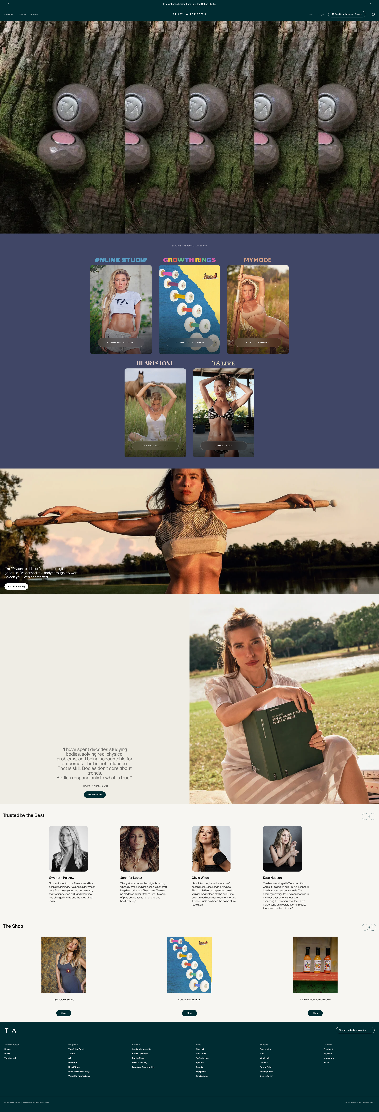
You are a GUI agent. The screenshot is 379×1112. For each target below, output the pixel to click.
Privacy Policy (266, 1071)
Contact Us (265, 1049)
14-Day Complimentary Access (347, 14)
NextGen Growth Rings (79, 1071)
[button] (9, 14)
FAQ (262, 1053)
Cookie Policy (266, 1075)
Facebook (328, 1049)
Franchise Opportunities (143, 1067)
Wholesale (265, 1058)
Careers (264, 1062)
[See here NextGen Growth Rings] (189, 977)
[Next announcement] (370, 4)
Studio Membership (141, 1049)
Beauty (199, 1067)
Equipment (201, 1071)
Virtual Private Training (79, 1075)
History (7, 1049)
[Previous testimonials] (365, 816)
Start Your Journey (16, 586)
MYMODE (73, 1062)
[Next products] (372, 927)
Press (7, 1053)
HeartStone (74, 1067)
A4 (69, 1058)
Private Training (139, 1062)
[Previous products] (365, 927)
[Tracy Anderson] (189, 14)
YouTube (328, 1053)
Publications (202, 1075)
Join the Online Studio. (204, 3)
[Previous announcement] (8, 4)
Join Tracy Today (94, 794)
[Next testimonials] (372, 816)
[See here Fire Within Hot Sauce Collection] (315, 977)
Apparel (200, 1062)
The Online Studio (76, 1049)
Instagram (329, 1058)
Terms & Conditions (353, 1102)
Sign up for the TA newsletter (352, 1030)
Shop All (200, 1049)
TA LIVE (71, 1053)
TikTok (327, 1062)
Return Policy (266, 1067)
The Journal (10, 1058)
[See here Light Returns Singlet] (63, 977)
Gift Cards (201, 1053)
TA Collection (202, 1058)
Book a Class (138, 1058)
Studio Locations (140, 1053)
